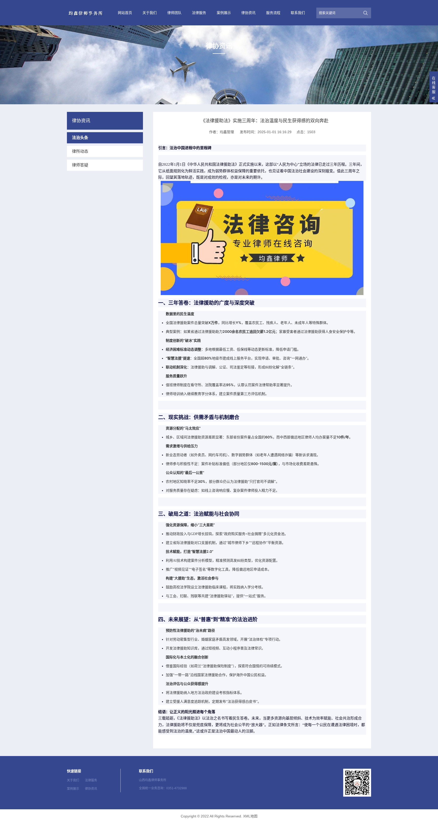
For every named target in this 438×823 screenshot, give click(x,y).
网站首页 (125, 13)
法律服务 (199, 13)
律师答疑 (80, 165)
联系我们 (298, 13)
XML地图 (250, 816)
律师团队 (174, 13)
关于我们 (149, 13)
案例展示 (224, 13)
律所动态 (80, 151)
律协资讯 (248, 13)
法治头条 (80, 137)
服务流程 (273, 13)
